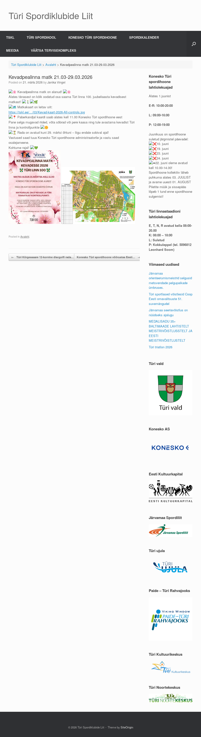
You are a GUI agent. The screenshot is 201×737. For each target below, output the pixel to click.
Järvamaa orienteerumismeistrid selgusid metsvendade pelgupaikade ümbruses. (170, 280)
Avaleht (24, 236)
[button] (194, 44)
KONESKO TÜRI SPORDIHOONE (92, 37)
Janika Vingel (56, 82)
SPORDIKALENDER (144, 37)
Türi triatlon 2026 (160, 347)
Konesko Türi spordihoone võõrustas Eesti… (108, 257)
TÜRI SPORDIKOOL (41, 37)
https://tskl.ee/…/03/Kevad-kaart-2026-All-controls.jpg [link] (47, 112)
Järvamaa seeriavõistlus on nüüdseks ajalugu (168, 312)
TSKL (10, 37)
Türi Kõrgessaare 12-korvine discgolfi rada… (42, 257)
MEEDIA (12, 50)
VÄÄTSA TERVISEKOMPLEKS (53, 50)
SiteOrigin (127, 727)
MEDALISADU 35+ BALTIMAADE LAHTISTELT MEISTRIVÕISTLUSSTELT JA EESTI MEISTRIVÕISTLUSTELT (170, 331)
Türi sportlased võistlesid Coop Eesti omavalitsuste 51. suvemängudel (170, 299)
